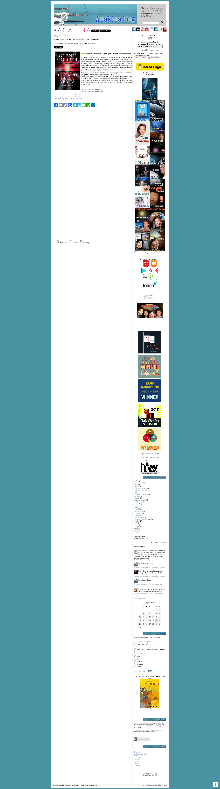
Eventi (136, 492)
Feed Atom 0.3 (151, 298)
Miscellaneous (138, 502)
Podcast (136, 506)
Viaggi (136, 530)
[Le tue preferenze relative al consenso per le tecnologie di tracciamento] (215, 784)
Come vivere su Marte (140, 488)
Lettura (81, 43)
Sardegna (136, 515)
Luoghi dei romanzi (139, 500)
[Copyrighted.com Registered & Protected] (142, 740)
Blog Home (58, 36)
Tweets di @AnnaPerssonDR (150, 457)
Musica (136, 504)
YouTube (136, 762)
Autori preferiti (138, 483)
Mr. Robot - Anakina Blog (140, 559)
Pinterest (136, 763)
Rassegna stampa (139, 511)
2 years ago (162, 567)
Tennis (136, 525)
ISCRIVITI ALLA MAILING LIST (150, 46)
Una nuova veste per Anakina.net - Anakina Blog (146, 567)
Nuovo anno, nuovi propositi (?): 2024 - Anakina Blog (148, 584)
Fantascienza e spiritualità (141, 494)
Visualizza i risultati (139, 671)
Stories (136, 523)
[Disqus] (93, 141)
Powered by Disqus (140, 598)
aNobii (136, 756)
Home (55, 785)
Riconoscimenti (138, 513)
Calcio (136, 485)
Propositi (136, 509)
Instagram (137, 765)
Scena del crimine (139, 517)
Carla (78, 25)
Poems (136, 508)
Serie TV (136, 521)
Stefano (140, 589)
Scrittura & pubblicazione (141, 519)
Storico (75, 243)
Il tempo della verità (87, 89)
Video (135, 532)
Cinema (136, 487)
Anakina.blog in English (141, 754)
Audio (136, 481)
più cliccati (163, 542)
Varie (135, 529)
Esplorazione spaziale (140, 490)
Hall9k (140, 571)
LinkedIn (136, 760)
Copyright (137, 752)
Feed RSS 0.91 (151, 295)
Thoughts (136, 527)
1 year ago (151, 559)
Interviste (136, 496)
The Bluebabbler (143, 550)
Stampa (87, 243)
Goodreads (137, 758)
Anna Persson (148, 453)
